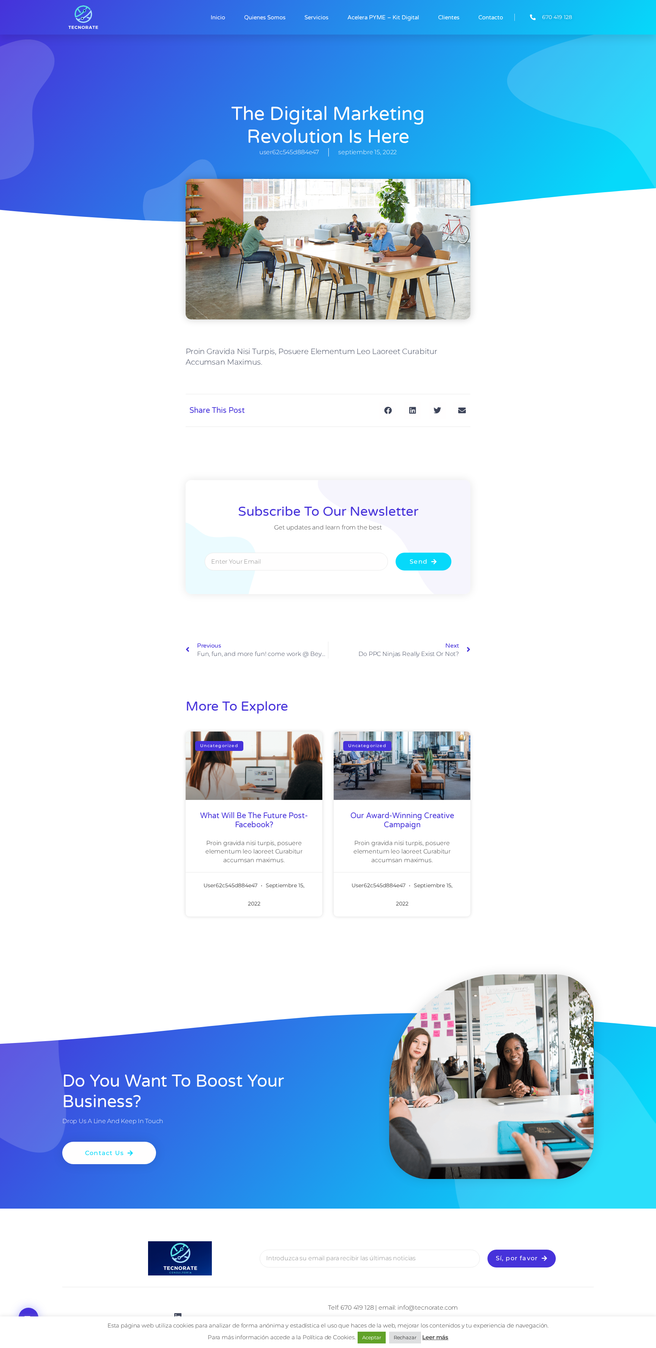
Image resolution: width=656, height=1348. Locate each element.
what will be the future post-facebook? (254, 820)
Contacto (490, 17)
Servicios (316, 17)
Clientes (448, 17)
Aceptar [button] (371, 1337)
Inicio (218, 17)
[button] (387, 410)
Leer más (435, 1337)
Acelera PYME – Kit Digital (383, 17)
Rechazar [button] (405, 1337)
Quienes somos (264, 17)
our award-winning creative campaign (402, 820)
